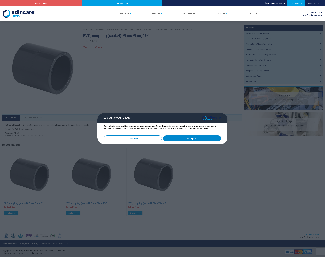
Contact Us (253, 13)
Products (124, 13)
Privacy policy (203, 128)
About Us (220, 13)
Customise (133, 138)
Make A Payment (41, 3)
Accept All (192, 138)
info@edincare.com (312, 15)
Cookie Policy (184, 128)
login (267, 3)
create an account (278, 3)
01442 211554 (315, 12)
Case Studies (189, 13)
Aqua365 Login (122, 3)
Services (156, 13)
